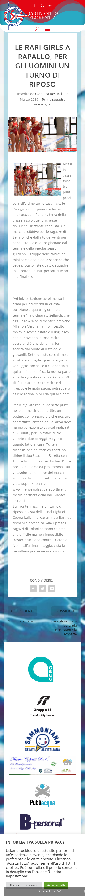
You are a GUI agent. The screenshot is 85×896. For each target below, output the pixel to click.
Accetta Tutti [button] (56, 885)
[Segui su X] (42, 5)
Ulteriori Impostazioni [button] (24, 885)
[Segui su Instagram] (50, 5)
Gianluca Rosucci (48, 93)
